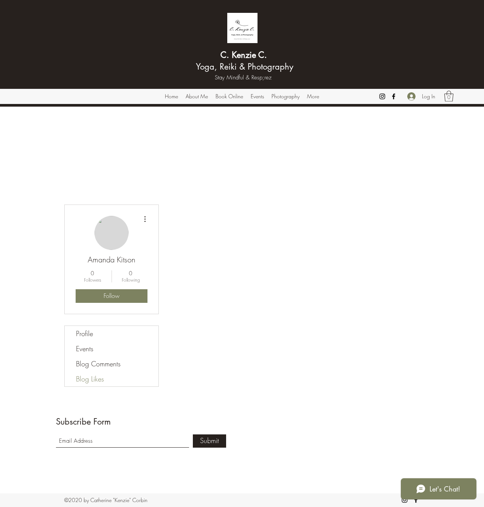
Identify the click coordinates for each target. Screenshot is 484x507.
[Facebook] (393, 96)
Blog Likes (90, 378)
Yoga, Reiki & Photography (243, 66)
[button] (448, 96)
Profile (84, 333)
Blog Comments (98, 363)
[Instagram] (382, 96)
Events (84, 348)
